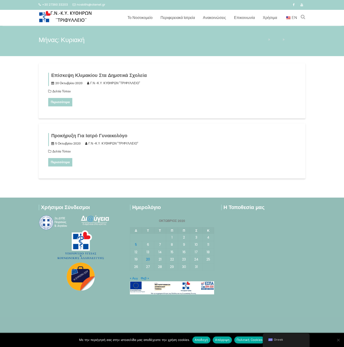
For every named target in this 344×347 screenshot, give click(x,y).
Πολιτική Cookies (250, 340)
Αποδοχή (201, 340)
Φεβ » (145, 278)
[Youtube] (301, 5)
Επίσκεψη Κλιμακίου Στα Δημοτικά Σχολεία (99, 75)
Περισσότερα (60, 102)
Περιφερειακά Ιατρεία (178, 17)
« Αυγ (134, 278)
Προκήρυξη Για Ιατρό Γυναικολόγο (89, 135)
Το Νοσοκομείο (140, 17)
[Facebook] (293, 5)
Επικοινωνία (244, 17)
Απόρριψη (222, 340)
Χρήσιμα (270, 17)
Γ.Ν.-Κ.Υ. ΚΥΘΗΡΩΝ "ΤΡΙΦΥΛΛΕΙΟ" (115, 83)
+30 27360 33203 (55, 4)
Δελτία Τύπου (61, 91)
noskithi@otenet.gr (91, 4)
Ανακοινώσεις (214, 17)
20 (148, 259)
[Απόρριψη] (338, 340)
